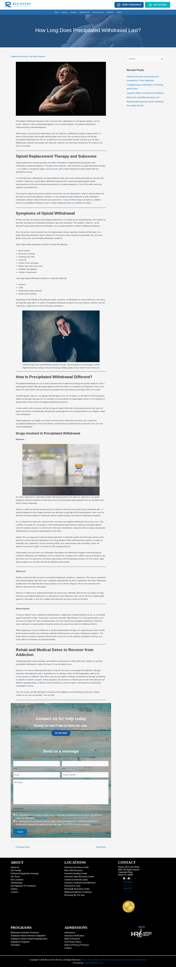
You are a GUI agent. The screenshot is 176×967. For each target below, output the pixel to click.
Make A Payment (72, 939)
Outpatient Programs (20, 942)
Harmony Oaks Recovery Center (79, 876)
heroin (55, 169)
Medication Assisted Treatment (25, 932)
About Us (15, 867)
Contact (68, 948)
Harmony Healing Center (75, 873)
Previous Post (21, 847)
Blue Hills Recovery (73, 870)
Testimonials (16, 883)
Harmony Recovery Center (76, 867)
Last (63, 768)
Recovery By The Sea (74, 895)
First (15, 768)
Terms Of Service (125, 960)
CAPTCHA (18, 809)
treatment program (34, 680)
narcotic (66, 193)
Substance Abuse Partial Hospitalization (29, 939)
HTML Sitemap (140, 960)
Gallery (14, 889)
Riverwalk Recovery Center (77, 889)
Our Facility (16, 870)
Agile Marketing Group (93, 963)
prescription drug (79, 509)
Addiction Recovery (20, 56)
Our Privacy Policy (72, 942)
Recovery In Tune (72, 886)
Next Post (102, 847)
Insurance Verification (74, 936)
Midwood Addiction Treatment (77, 892)
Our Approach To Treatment (23, 886)
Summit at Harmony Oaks (76, 880)
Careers (14, 892)
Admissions (69, 932)
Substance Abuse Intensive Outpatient (28, 936)
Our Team (15, 876)
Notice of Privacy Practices (76, 945)
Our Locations (17, 880)
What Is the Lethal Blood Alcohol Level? (143, 97)
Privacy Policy (87, 960)
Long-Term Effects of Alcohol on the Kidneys (145, 93)
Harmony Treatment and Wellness (79, 883)
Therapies (15, 945)
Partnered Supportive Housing (24, 873)
